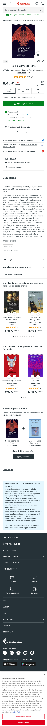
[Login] (10, 3)
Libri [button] (4, 601)
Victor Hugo (9, 70)
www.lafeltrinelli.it (12, 505)
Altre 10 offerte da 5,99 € (26, 97)
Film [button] (4, 613)
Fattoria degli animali (11, 380)
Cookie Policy (16, 712)
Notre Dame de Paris (12, 442)
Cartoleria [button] (8, 626)
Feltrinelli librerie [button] (10, 538)
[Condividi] (43, 61)
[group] (23, 15)
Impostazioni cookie (23, 717)
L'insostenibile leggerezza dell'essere (35, 442)
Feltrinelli (22, 73)
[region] (23, 699)
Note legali (8, 470)
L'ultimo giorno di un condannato (12, 318)
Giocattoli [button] (8, 619)
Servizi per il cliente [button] (11, 544)
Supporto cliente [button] (10, 556)
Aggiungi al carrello (25, 103)
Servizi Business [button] (9, 550)
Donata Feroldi (28, 70)
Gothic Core (8, 246)
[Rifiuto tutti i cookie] (44, 674)
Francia (19, 167)
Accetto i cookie (23, 722)
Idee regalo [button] (8, 632)
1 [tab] (23, 55)
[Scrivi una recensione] (32, 76)
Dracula (35, 380)
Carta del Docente (27, 140)
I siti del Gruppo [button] (10, 569)
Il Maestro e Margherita (35, 318)
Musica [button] (6, 607)
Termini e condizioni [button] (11, 563)
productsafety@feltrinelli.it (25, 527)
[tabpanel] (23, 41)
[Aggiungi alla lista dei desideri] (38, 61)
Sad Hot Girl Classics (11, 250)
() (28, 77)
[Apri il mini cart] (43, 4)
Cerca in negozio (23, 132)
